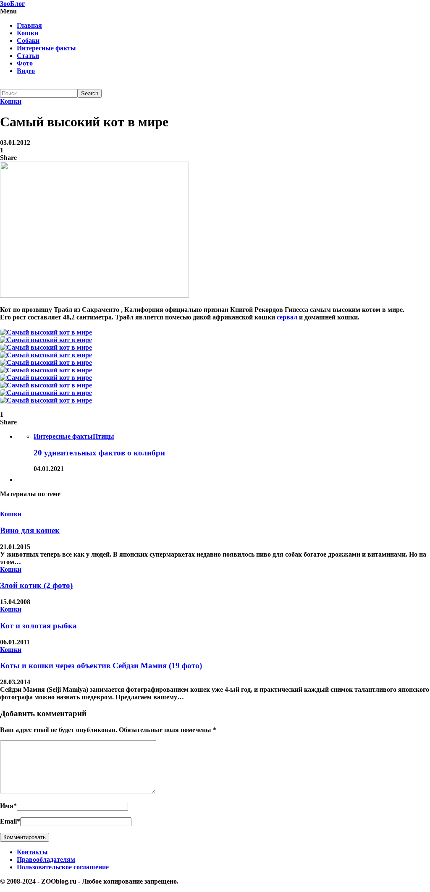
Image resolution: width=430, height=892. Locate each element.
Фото (25, 63)
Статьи (28, 55)
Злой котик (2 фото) (36, 585)
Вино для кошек (30, 530)
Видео (26, 70)
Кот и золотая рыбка (38, 625)
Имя (8, 805)
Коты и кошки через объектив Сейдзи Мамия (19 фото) (101, 665)
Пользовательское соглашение (63, 867)
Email (10, 821)
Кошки (27, 33)
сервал (287, 317)
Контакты (32, 851)
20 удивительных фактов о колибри (99, 452)
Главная (29, 25)
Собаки (28, 40)
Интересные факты (46, 48)
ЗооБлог (12, 3)
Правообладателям (46, 859)
